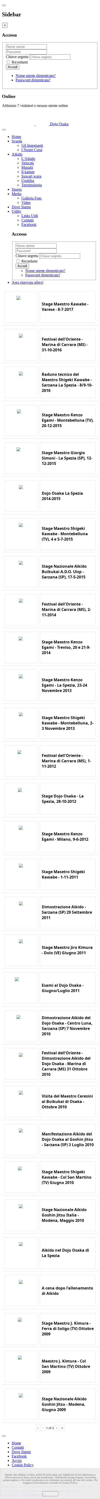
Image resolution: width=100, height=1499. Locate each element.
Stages (17, 189)
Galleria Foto (31, 198)
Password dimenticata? (33, 80)
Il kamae (27, 172)
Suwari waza (31, 176)
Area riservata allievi (27, 282)
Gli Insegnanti (32, 145)
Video (26, 202)
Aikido (17, 154)
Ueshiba (27, 180)
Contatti (27, 220)
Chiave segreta (17, 57)
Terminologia (31, 185)
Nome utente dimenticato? (36, 75)
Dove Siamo (21, 207)
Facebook (28, 224)
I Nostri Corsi (31, 150)
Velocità (27, 163)
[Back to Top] (4, 1436)
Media (16, 194)
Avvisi (17, 1460)
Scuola (17, 141)
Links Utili (29, 216)
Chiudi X (50, 1494)
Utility (16, 211)
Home (16, 137)
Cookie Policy (22, 1465)
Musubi (27, 167)
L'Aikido (28, 159)
